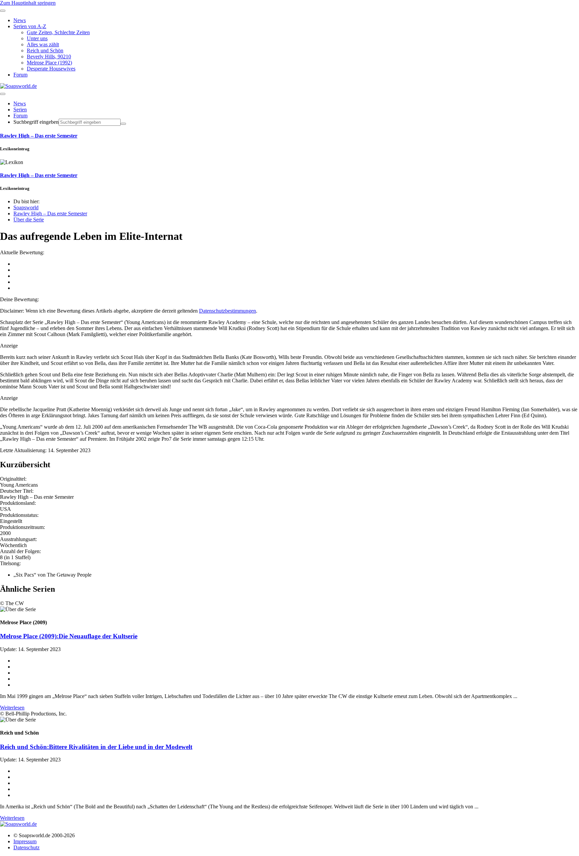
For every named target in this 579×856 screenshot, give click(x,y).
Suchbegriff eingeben (36, 122)
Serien (20, 109)
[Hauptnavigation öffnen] (2, 94)
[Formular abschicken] (123, 124)
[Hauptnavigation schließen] (2, 11)
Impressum (25, 841)
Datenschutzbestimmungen (227, 311)
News (19, 103)
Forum (20, 115)
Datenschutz (26, 847)
